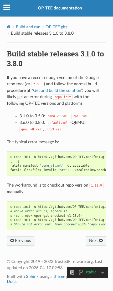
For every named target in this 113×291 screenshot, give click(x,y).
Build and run (28, 27)
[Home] (9, 27)
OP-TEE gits (56, 27)
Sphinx (32, 276)
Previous (22, 241)
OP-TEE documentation (60, 8)
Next (94, 241)
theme (59, 276)
